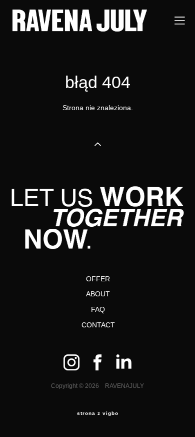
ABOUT (98, 294)
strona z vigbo (97, 413)
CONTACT (98, 325)
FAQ (98, 309)
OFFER (98, 279)
